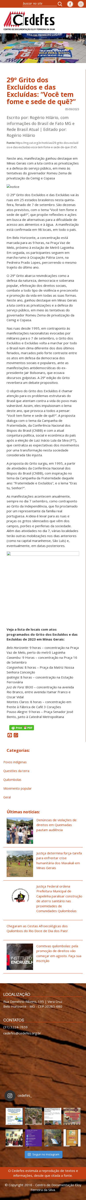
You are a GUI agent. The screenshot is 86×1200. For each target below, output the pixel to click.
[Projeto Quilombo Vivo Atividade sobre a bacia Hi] (52, 1137)
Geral (7, 797)
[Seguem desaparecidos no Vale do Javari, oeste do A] (52, 1116)
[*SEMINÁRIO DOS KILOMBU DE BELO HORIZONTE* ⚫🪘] (72, 1137)
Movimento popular (17, 788)
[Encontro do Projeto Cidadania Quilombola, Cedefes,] (14, 1137)
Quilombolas (12, 780)
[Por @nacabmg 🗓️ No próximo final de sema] (14, 1116)
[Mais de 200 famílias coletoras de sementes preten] (33, 1116)
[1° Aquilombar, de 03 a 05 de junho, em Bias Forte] (72, 1116)
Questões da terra (16, 771)
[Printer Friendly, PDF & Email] (21, 727)
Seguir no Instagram (45, 1154)
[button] (61, 4)
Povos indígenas (15, 762)
